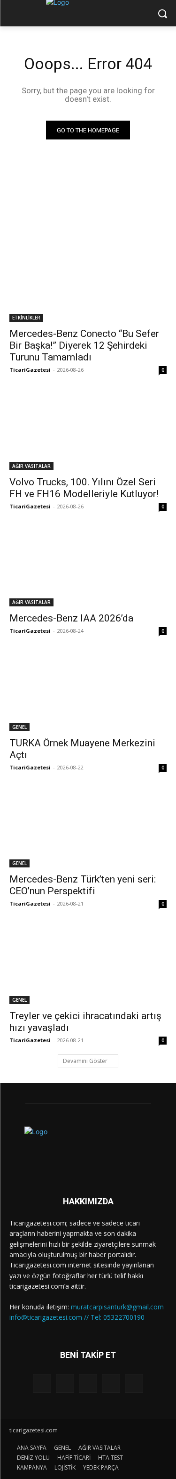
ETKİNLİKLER (26, 317)
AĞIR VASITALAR (31, 466)
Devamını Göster (85, 1061)
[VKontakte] (134, 1383)
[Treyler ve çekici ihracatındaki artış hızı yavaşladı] (88, 964)
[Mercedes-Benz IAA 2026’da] (88, 567)
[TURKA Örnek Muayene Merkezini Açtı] (88, 691)
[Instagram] (111, 1383)
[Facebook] (65, 1383)
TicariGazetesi (30, 369)
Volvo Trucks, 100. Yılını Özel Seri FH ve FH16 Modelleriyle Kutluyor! (84, 487)
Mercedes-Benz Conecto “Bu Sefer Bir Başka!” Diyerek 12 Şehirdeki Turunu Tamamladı (84, 345)
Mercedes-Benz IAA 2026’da (71, 618)
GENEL (19, 727)
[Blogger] (42, 1383)
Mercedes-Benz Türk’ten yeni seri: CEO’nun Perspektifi (82, 885)
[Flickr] (88, 1383)
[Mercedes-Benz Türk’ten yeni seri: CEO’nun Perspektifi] (88, 828)
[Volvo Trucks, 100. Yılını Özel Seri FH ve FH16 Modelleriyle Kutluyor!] (88, 430)
